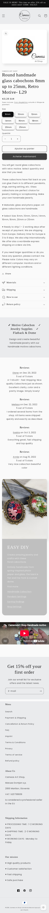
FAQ (7, 730)
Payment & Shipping (15, 717)
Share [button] (8, 273)
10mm (21, 114)
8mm (8, 114)
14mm (8, 120)
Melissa (16, 404)
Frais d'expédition (21, 102)
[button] (3, 16)
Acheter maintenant (24, 156)
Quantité (6, 133)
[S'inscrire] (41, 691)
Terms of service (13, 754)
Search (8, 711)
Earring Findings (15, 601)
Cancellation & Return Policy (19, 724)
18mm (35, 120)
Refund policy (12, 760)
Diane (16, 372)
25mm (22, 127)
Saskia (16, 432)
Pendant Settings (16, 596)
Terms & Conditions (15, 742)
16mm (22, 120)
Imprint (8, 736)
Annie (16, 456)
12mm (34, 114)
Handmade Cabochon (19, 591)
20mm (8, 127)
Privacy (8, 748)
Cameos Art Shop (15, 907)
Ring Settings (14, 606)
